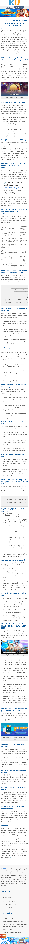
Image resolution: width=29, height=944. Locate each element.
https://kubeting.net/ (12, 188)
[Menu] (2, 3)
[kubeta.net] (14, 3)
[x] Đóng (3, 936)
